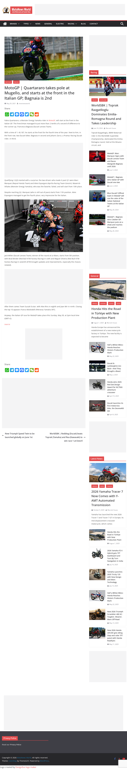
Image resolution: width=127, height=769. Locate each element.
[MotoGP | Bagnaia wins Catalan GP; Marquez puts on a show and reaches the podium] (97, 224)
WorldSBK (103, 100)
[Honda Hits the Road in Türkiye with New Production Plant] (107, 290)
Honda (111, 303)
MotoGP (8, 82)
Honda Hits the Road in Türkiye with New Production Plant (106, 313)
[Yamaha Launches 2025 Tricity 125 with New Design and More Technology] (97, 579)
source (7, 324)
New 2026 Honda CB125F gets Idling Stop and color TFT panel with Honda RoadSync (115, 635)
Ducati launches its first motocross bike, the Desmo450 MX (115, 407)
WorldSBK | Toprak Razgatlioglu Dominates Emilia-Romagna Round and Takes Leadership (106, 114)
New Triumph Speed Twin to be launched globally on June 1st (19, 435)
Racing (71, 24)
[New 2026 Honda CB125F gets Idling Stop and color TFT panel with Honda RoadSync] (97, 637)
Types (26, 24)
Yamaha (109, 486)
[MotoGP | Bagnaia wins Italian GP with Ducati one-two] (97, 181)
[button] (18, 23)
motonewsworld (24, 103)
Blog (83, 24)
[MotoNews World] (5, 24)
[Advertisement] (80, 9)
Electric (60, 24)
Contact (94, 24)
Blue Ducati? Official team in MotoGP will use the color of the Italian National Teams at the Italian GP (115, 199)
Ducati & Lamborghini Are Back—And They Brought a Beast (114, 367)
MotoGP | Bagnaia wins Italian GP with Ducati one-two (115, 179)
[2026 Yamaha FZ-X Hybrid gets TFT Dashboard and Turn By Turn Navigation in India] (97, 557)
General (48, 24)
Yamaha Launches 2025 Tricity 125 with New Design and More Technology (114, 577)
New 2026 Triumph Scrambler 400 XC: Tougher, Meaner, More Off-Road (115, 615)
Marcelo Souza (111, 128)
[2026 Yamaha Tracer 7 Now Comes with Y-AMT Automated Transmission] (107, 472)
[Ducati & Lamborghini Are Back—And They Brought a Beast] (97, 369)
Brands (13, 24)
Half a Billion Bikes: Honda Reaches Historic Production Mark (115, 349)
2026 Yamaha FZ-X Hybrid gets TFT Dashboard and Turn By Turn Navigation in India (115, 555)
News (37, 24)
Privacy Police (15, 744)
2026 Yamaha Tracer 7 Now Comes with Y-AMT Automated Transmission (107, 498)
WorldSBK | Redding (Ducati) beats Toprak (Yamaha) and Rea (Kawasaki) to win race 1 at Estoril (63, 437)
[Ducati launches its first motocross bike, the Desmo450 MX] (97, 408)
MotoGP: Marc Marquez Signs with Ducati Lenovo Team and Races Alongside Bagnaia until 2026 (115, 160)
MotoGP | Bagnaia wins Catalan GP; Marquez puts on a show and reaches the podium (115, 222)
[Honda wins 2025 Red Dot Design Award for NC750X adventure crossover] (97, 389)
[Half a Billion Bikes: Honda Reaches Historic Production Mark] (97, 350)
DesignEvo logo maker (26, 767)
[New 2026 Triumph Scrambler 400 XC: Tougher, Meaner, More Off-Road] (97, 617)
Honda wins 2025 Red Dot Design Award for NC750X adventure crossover (114, 387)
